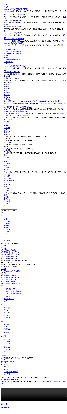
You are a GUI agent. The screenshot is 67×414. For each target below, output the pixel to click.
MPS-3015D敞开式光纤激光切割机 (14, 20)
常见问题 (7, 95)
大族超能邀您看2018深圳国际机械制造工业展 (18, 107)
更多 (5, 130)
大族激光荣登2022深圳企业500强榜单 (15, 111)
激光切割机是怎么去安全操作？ (10, 254)
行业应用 (7, 132)
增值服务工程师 (9, 180)
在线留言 (7, 97)
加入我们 (7, 170)
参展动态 (7, 123)
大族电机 (7, 374)
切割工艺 (7, 90)
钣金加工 (7, 161)
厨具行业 (7, 159)
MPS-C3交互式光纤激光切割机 (13, 43)
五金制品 (7, 157)
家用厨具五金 (8, 142)
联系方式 (7, 203)
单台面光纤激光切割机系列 (12, 53)
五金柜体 (7, 163)
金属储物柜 (7, 151)
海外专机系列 (8, 62)
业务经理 (7, 176)
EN (2, 212)
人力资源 (7, 167)
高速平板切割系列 (9, 49)
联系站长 (16, 379)
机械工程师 (7, 184)
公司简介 (7, 197)
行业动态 (7, 128)
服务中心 (7, 64)
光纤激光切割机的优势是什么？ (10, 252)
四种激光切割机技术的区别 (12, 78)
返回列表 (3, 246)
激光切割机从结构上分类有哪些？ (11, 258)
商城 (5, 205)
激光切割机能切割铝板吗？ (13, 267)
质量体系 (7, 201)
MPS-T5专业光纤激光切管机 (13, 27)
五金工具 (7, 138)
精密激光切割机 (9, 57)
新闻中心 (7, 99)
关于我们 (7, 188)
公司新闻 (7, 121)
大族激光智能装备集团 (11, 372)
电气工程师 (7, 182)
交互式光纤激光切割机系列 (12, 51)
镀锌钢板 (7, 147)
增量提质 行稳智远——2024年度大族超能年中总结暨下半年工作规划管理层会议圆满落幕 (31, 101)
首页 (5, 5)
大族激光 (7, 370)
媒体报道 (7, 126)
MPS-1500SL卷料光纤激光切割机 (14, 39)
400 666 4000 (4, 364)
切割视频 (7, 88)
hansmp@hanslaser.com (7, 361)
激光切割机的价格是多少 (13, 271)
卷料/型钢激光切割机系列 (12, 60)
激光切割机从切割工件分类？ (10, 256)
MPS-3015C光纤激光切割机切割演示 (15, 66)
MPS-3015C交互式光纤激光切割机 (14, 15)
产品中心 (7, 7)
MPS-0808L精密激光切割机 (12, 33)
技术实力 (7, 199)
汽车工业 (7, 155)
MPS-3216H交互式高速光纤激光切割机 (16, 9)
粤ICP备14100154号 (7, 379)
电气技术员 (7, 178)
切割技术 (7, 93)
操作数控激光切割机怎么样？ (10, 250)
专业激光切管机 (9, 55)
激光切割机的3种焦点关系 (12, 72)
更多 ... (6, 301)
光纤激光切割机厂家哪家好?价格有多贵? (16, 115)
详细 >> (6, 24)
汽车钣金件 (7, 134)
